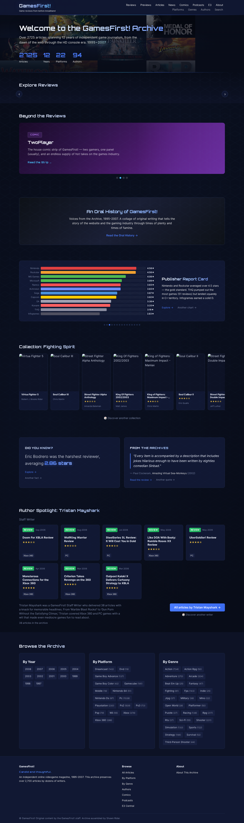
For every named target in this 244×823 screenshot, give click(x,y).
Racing (190, 712)
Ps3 (140, 705)
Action (172, 669)
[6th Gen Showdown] (119, 325)
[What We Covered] (117, 325)
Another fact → (33, 478)
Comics (184, 5)
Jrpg (170, 698)
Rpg (208, 712)
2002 (40, 676)
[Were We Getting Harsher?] (107, 325)
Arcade (196, 676)
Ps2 (125, 705)
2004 (75, 669)
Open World (174, 705)
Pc (124, 698)
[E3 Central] (127, 178)
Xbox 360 (103, 720)
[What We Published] (137, 325)
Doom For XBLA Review (38, 537)
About (219, 5)
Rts (169, 720)
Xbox (129, 712)
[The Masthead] (122, 325)
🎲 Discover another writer (197, 614)
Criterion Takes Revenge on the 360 (77, 578)
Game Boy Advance (109, 676)
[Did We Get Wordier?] (129, 325)
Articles (159, 5)
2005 (63, 669)
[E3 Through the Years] (127, 325)
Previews (145, 5)
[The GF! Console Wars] (104, 325)
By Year (29, 662)
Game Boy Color (107, 683)
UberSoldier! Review (202, 537)
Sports (195, 727)
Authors (205, 9)
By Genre (170, 662)
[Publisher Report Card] (109, 325)
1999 (75, 676)
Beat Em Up (174, 683)
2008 (28, 669)
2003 (28, 676)
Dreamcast (104, 669)
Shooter (203, 720)
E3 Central (128, 805)
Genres (192, 9)
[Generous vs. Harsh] (124, 325)
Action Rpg (193, 669)
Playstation (104, 705)
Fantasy (196, 683)
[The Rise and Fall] (114, 325)
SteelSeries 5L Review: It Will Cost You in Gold (121, 539)
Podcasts (198, 5)
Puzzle (171, 712)
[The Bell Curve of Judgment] (112, 325)
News (171, 5)
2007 (40, 669)
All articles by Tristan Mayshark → (197, 607)
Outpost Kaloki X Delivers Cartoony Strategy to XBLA (118, 580)
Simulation (174, 727)
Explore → (167, 307)
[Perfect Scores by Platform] (134, 325)
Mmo (205, 698)
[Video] (124, 178)
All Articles (128, 772)
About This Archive (187, 772)
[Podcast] (117, 178)
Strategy (173, 734)
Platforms (178, 9)
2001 (51, 676)
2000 (63, 676)
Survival (194, 734)
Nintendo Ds (104, 698)
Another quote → (165, 479)
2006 (52, 669)
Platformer (197, 705)
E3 (209, 5)
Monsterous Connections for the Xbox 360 (36, 580)
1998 (27, 683)
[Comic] (120, 178)
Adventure (174, 676)
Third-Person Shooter (180, 742)
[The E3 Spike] (132, 325)
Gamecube (133, 683)
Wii (114, 712)
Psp (99, 712)
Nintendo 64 (122, 690)
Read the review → (141, 479)
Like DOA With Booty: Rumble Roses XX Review (162, 541)
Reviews (131, 5)
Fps (189, 690)
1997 (38, 683)
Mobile (101, 690)
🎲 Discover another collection (122, 418)
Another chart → (187, 307)
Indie (205, 690)
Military (187, 698)
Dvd (124, 669)
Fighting (172, 690)
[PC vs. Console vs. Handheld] (139, 325)
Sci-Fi (185, 720)
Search (219, 9)
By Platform (102, 662)
